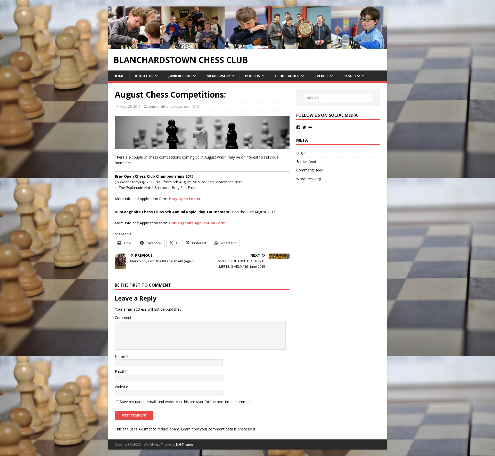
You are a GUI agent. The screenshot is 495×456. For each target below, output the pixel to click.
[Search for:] (338, 97)
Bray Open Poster (185, 198)
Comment (123, 317)
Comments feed (309, 170)
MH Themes (184, 444)
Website (121, 386)
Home (118, 75)
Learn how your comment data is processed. (218, 429)
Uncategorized (177, 106)
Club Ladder (287, 75)
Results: (351, 75)
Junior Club (180, 75)
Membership (218, 75)
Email (120, 371)
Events (321, 75)
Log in (301, 152)
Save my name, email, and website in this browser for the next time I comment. (186, 401)
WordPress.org (308, 178)
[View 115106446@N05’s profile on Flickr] (310, 127)
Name (120, 356)
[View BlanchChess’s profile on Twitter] (304, 127)
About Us (144, 75)
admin (153, 106)
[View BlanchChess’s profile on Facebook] (298, 127)
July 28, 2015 (131, 106)
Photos (252, 75)
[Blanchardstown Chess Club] (247, 46)
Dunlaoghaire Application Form (197, 223)
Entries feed (306, 161)
